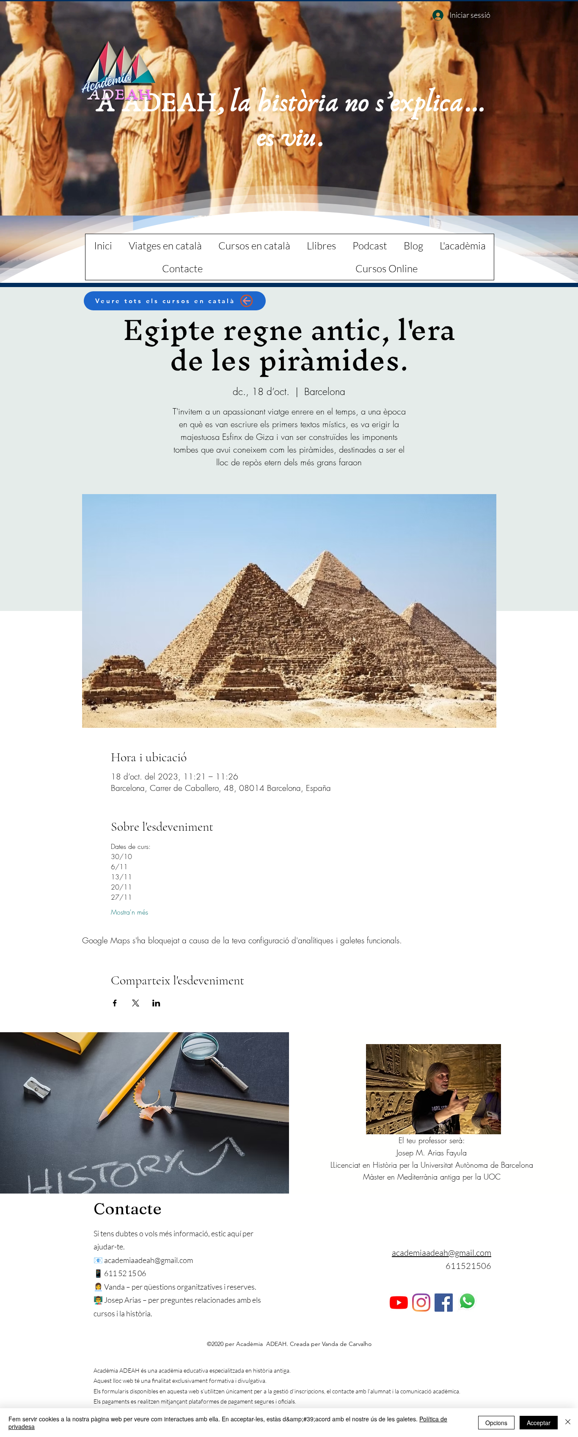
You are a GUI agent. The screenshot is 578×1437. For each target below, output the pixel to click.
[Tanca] (568, 1422)
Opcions (496, 1422)
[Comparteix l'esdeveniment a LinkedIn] (156, 1003)
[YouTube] (399, 1302)
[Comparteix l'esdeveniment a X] (136, 1003)
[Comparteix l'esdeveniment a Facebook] (115, 1003)
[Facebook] (444, 1302)
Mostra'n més (129, 912)
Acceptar (538, 1422)
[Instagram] (421, 1302)
